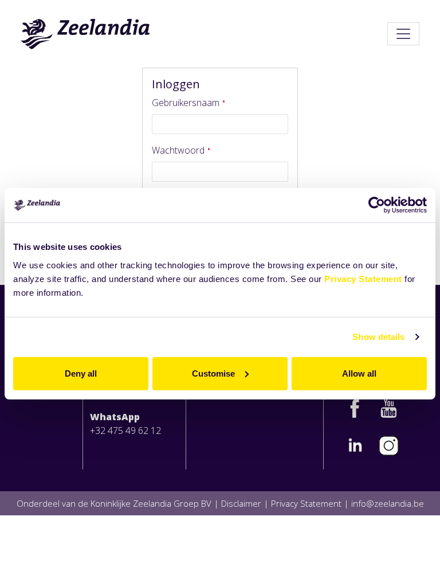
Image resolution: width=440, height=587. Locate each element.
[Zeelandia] (86, 33)
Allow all (359, 373)
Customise (213, 373)
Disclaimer (241, 503)
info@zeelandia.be (387, 503)
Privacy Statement (363, 278)
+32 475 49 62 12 (125, 430)
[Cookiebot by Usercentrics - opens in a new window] (377, 205)
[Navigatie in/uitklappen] (403, 33)
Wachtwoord (179, 150)
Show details (378, 337)
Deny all (81, 373)
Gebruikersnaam (187, 102)
